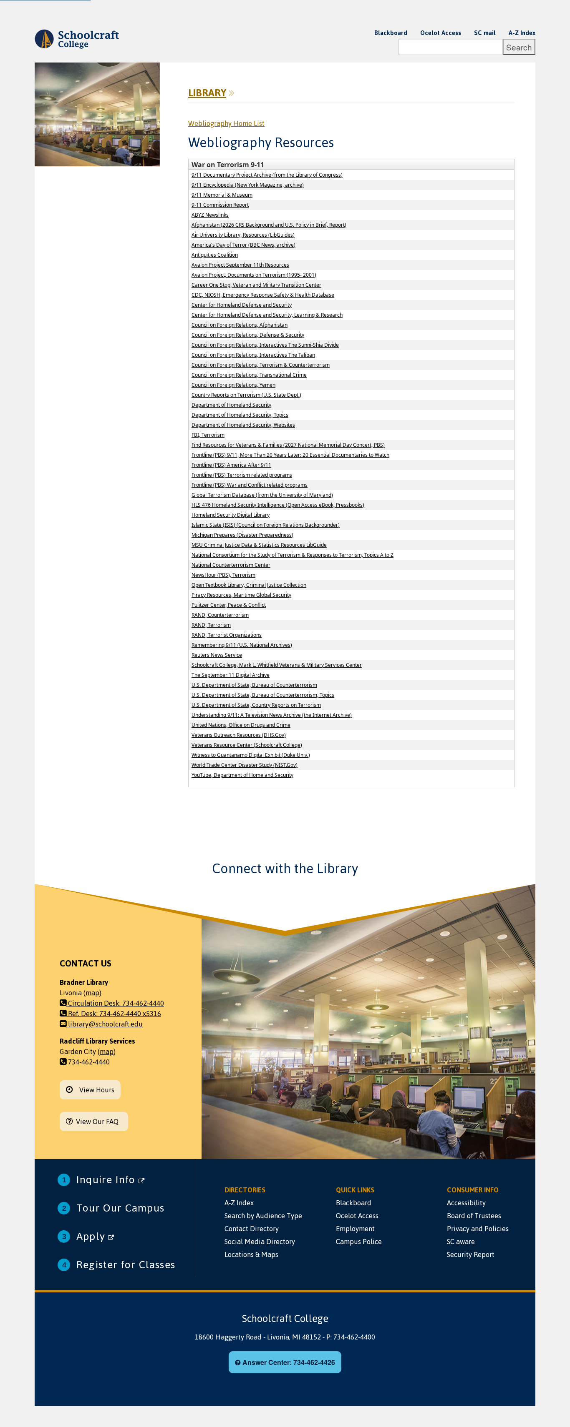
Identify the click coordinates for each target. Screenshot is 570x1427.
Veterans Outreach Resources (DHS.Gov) (239, 735)
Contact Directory (251, 1228)
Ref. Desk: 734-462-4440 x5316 (113, 1013)
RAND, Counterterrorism (220, 614)
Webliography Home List (226, 123)
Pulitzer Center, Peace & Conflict (229, 604)
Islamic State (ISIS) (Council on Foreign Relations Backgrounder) (266, 524)
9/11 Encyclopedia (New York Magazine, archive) (248, 184)
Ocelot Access (440, 33)
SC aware (461, 1241)
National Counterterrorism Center (231, 564)
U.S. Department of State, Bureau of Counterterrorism (254, 684)
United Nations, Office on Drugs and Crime (241, 725)
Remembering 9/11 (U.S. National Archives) (242, 644)
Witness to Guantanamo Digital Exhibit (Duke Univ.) (251, 755)
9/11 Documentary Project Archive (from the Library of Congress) (267, 174)
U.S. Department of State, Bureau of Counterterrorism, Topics (263, 694)
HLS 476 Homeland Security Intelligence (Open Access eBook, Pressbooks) (278, 504)
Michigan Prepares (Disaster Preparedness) (242, 534)
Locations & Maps (251, 1254)
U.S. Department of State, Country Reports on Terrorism (256, 704)
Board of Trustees (474, 1215)
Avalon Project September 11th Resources (240, 264)
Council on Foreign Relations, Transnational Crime (249, 374)
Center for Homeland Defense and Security (242, 304)
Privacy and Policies (478, 1228)
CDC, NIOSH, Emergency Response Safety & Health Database (263, 294)
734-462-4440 (88, 1062)
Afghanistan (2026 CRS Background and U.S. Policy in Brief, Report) (269, 224)
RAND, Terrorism (211, 624)
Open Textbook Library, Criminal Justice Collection (249, 584)
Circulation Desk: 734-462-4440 (115, 1003)
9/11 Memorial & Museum (222, 194)
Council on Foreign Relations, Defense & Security (248, 334)
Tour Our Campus (120, 1208)
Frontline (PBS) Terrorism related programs (242, 474)
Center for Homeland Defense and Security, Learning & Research (267, 314)
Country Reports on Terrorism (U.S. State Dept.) (246, 394)
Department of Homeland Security (231, 404)
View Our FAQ (97, 1121)
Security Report (470, 1254)
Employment (355, 1228)
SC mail (485, 33)
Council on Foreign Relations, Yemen (233, 384)
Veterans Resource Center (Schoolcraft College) (247, 745)
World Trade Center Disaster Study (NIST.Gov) (245, 765)
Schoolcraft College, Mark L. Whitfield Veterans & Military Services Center (277, 664)
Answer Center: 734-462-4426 (288, 1362)
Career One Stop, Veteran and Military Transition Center (256, 284)
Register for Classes (125, 1264)
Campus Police (359, 1241)
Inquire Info (107, 1179)
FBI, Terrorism (208, 434)
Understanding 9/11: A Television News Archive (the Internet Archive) (272, 715)
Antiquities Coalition (215, 254)
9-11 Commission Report (220, 204)
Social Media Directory (259, 1241)
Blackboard (390, 33)
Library (207, 93)
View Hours (93, 1090)
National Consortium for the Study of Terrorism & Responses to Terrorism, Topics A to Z (292, 554)
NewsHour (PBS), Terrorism (223, 574)
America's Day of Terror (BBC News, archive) (243, 244)
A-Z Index (522, 33)
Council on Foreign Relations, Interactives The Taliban (253, 354)
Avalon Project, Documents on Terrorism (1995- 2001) (254, 274)
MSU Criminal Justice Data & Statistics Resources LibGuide (259, 544)
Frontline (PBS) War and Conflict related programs (250, 484)
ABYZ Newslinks (210, 214)
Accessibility (466, 1202)
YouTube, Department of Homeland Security (242, 775)
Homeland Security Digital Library (231, 514)
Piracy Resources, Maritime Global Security (241, 594)
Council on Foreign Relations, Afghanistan (240, 324)
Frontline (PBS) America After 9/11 (231, 464)
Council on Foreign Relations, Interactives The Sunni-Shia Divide (265, 344)
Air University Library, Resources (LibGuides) (243, 234)
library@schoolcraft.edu (104, 1024)
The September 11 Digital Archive (231, 674)
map (92, 992)
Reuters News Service (217, 654)
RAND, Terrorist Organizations (227, 634)
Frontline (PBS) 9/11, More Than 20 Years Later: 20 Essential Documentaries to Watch (290, 454)
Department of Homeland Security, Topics (240, 414)
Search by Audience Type (263, 1215)
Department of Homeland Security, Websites (243, 424)
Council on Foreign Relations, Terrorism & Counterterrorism (261, 364)
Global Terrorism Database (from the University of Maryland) (262, 494)
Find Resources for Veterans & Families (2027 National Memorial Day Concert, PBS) (288, 444)
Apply (92, 1236)
